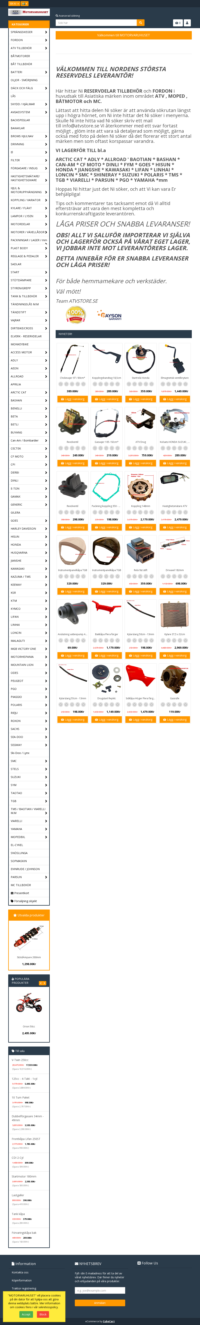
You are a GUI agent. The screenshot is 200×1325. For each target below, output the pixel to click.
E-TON (15, 488)
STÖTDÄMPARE (21, 280)
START (15, 272)
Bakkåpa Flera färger (106, 634)
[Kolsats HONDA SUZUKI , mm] (175, 423)
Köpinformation (22, 1280)
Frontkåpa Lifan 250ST (26, 1139)
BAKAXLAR (18, 128)
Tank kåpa (18, 1214)
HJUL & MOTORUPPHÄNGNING (26, 190)
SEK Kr (13, 3)
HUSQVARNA (19, 552)
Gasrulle (174, 698)
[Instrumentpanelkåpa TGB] (72, 551)
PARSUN (16, 877)
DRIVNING (17, 144)
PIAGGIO (16, 697)
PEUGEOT (17, 681)
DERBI (15, 472)
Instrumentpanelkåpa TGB (72, 570)
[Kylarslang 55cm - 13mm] (72, 679)
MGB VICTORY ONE (23, 649)
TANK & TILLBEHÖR (24, 296)
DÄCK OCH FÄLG (22, 88)
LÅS (13, 96)
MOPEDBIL (18, 837)
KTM (14, 601)
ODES (14, 673)
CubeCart (109, 1321)
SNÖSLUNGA (19, 853)
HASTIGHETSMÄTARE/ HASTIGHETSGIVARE (25, 178)
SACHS (15, 729)
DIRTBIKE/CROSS (22, 328)
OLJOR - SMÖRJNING (24, 80)
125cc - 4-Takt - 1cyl (24, 1079)
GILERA (15, 512)
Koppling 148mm (140, 506)
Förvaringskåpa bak (24, 1233)
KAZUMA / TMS (21, 576)
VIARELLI (16, 821)
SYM (13, 785)
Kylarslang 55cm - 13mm (72, 698)
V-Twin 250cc (20, 1060)
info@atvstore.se (80, 125)
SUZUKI (16, 777)
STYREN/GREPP (21, 288)
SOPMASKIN (19, 861)
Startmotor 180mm (24, 1176)
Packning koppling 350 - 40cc (107, 506)
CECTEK (16, 448)
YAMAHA (16, 829)
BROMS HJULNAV (22, 136)
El (12, 152)
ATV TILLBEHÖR (21, 48)
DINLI (14, 480)
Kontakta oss (20, 1272)
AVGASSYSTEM (20, 112)
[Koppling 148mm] (140, 487)
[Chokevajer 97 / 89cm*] (72, 359)
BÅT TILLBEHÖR (21, 64)
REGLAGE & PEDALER (25, 256)
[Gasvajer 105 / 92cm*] (106, 423)
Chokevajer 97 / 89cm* (72, 378)
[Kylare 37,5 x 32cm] (175, 615)
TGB (13, 801)
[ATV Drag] (140, 423)
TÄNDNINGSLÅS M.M (25, 304)
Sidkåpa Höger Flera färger (141, 698)
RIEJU (14, 713)
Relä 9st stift (140, 570)
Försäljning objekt (25, 901)
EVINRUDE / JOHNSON (25, 869)
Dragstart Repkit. (106, 698)
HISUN (15, 536)
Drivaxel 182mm (175, 570)
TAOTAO (16, 793)
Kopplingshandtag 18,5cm (106, 378)
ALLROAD (17, 376)
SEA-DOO (17, 737)
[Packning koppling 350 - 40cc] (106, 487)
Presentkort (21, 893)
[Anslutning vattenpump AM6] (72, 615)
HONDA (16, 544)
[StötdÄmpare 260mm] (29, 937)
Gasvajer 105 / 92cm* (107, 442)
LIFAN (15, 617)
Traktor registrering (24, 1288)
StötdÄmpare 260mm (29, 957)
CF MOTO (17, 456)
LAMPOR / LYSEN (22, 216)
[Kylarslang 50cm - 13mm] (140, 615)
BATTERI (16, 72)
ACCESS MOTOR (21, 352)
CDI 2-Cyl (17, 1157)
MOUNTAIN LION (22, 665)
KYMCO (16, 609)
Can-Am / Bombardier (24, 440)
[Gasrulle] (175, 679)
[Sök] (141, 22)
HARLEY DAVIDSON (23, 528)
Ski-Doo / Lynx (20, 753)
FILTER (15, 160)
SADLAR (16, 264)
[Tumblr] (189, 3)
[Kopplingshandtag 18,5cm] (106, 359)
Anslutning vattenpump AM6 (73, 634)
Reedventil (72, 442)
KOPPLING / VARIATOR (25, 200)
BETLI (14, 424)
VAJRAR (15, 320)
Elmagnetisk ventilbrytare (175, 378)
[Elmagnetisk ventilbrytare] (175, 359)
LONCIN (16, 633)
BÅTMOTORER (20, 56)
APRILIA (16, 384)
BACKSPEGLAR (20, 120)
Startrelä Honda (140, 378)
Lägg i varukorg (74, 399)
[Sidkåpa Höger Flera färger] (140, 679)
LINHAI (15, 625)
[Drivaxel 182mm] (175, 551)
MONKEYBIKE (20, 344)
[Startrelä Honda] (140, 359)
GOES (14, 520)
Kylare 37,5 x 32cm (174, 634)
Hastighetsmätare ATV (174, 506)
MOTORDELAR (20, 224)
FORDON (17, 40)
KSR (13, 592)
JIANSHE (16, 560)
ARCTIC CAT (18, 392)
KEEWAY (16, 584)
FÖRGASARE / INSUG (24, 168)
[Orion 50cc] (29, 1007)
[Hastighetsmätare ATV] (175, 487)
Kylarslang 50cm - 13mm (140, 634)
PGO (14, 689)
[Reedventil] (72, 423)
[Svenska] (25, 3)
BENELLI (16, 408)
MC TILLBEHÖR (21, 885)
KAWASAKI (17, 568)
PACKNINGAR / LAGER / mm (29, 240)
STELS (15, 769)
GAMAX (15, 496)
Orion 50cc (29, 1026)
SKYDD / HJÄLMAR (23, 104)
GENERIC (16, 504)
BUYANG (16, 432)
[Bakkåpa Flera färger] (106, 615)
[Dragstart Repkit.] (106, 679)
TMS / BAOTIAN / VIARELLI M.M (28, 811)
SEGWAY (16, 745)
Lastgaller (18, 1195)
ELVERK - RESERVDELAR (26, 336)
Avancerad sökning (69, 15)
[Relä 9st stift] (140, 551)
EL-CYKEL (17, 845)
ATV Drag (141, 442)
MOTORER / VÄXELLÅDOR (28, 232)
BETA (14, 416)
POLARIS (16, 705)
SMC (14, 761)
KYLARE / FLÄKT (21, 208)
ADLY (14, 360)
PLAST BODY (19, 248)
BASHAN (16, 400)
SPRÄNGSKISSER (21, 32)
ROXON (16, 721)
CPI (13, 464)
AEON (14, 368)
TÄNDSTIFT (18, 312)
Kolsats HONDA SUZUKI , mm (175, 442)
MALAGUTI (18, 641)
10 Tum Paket (20, 1097)
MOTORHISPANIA (22, 657)
